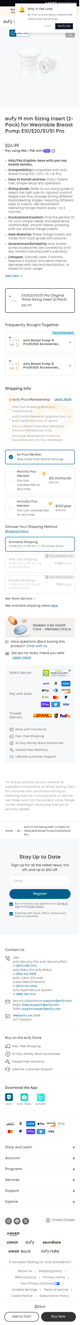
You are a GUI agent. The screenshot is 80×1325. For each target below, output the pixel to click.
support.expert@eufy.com (41, 1009)
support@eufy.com (57, 1001)
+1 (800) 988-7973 (25, 966)
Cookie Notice (22, 1296)
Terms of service (56, 1290)
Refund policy (25, 1277)
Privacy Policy (35, 907)
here (54, 605)
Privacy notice (54, 1277)
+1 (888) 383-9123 (24, 994)
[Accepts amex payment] (30, 1124)
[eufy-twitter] (25, 1221)
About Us (25, 1271)
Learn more (22, 657)
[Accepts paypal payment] (20, 1131)
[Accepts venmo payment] (41, 1131)
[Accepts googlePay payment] (61, 1124)
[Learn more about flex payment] (53, 151)
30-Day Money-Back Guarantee (36, 1054)
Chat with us (36, 646)
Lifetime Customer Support (32, 1069)
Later (47, 26)
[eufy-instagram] (8, 1221)
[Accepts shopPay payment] (30, 1131)
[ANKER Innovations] (61, 3)
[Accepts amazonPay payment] (20, 1124)
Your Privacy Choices (36, 1283)
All (18, 831)
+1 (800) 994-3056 (25, 986)
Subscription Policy (54, 1296)
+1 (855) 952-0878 (24, 974)
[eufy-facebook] (17, 1221)
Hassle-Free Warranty (28, 1061)
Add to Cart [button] (21, 1316)
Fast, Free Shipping (26, 1046)
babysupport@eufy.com (40, 1005)
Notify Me (64, 26)
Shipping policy (50, 1271)
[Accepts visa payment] (51, 1131)
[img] (10, 1124)
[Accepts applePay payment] (41, 1124)
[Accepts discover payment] (51, 1124)
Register (40, 893)
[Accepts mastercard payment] (10, 1131)
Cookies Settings (24, 1290)
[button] (14, 276)
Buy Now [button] (58, 1316)
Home (9, 831)
